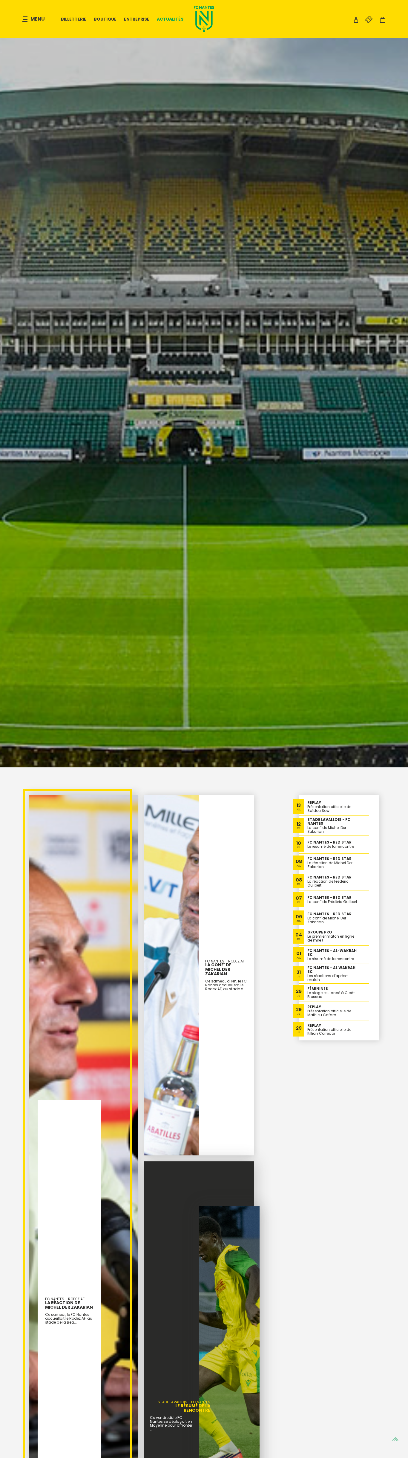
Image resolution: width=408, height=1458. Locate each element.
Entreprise (136, 19)
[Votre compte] (356, 21)
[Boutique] (383, 21)
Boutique (105, 19)
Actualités (170, 19)
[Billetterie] (365, 21)
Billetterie (73, 19)
